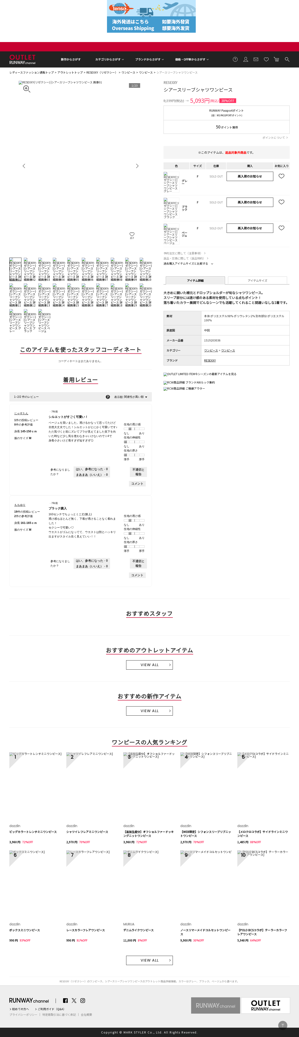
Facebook (65, 1000)
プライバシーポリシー (23, 1014)
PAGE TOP (282, 1025)
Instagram (82, 1000)
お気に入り (266, 59)
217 (132, 238)
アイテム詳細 (195, 280)
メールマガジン (256, 59)
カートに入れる (276, 59)
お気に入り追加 (282, 176)
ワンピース (128, 72)
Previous (24, 165)
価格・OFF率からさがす (190, 59)
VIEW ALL (150, 665)
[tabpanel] (80, 166)
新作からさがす (71, 59)
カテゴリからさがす (108, 59)
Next (136, 165)
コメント (137, 483)
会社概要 (86, 1014)
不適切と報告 (138, 472)
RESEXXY (170, 82)
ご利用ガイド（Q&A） (52, 1009)
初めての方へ (20, 1009)
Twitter (74, 1000)
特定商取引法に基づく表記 (59, 1014)
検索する (287, 59)
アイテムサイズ (257, 280)
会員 (246, 59)
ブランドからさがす (147, 59)
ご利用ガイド (235, 59)
